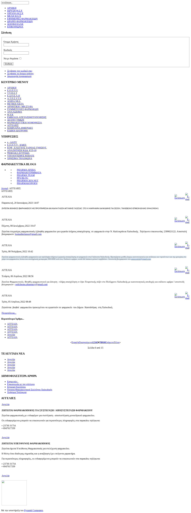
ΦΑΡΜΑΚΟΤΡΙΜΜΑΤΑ (29, 172)
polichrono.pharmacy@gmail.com (31, 284)
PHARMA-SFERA (26, 170)
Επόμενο (109, 342)
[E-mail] (187, 199)
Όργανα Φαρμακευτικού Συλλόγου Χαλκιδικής (29, 389)
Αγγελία (11, 334)
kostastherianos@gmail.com (28, 234)
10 (104, 342)
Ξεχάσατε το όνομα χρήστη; (20, 73)
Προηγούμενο (85, 342)
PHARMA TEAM (26, 175)
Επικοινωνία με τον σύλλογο (21, 384)
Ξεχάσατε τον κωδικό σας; (19, 71)
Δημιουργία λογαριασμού (19, 76)
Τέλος (117, 342)
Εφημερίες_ (13, 381)
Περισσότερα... (9, 313)
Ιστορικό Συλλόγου (16, 387)
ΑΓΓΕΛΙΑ (12, 324)
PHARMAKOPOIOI (27, 183)
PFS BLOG (22, 178)
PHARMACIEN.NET (27, 180)
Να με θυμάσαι (11, 58)
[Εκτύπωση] (180, 198)
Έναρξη (75, 342)
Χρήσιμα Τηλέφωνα (16, 392)
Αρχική (4, 188)
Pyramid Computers (33, 510)
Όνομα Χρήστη (11, 42)
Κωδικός (8, 50)
